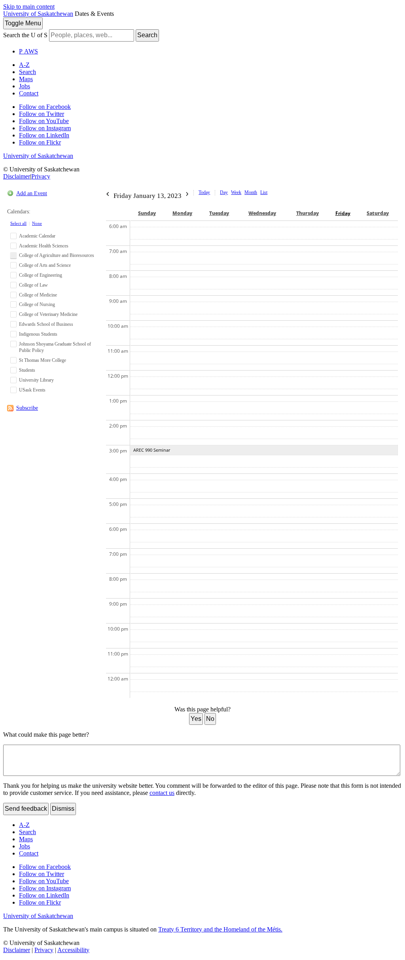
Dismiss (63, 808)
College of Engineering (40, 275)
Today (204, 192)
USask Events (32, 390)
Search (147, 35)
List (263, 192)
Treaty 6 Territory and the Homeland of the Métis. (220, 929)
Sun (147, 213)
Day (224, 192)
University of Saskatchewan (38, 13)
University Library (36, 380)
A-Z (24, 64)
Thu (307, 213)
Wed (262, 213)
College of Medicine (38, 295)
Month (250, 192)
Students (27, 370)
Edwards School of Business (46, 324)
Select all (18, 223)
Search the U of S (25, 35)
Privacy (40, 176)
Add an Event (31, 193)
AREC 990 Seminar (151, 450)
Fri (342, 213)
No (210, 718)
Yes (196, 718)
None (37, 223)
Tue (219, 213)
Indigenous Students (38, 334)
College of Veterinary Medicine (48, 314)
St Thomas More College (42, 360)
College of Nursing (37, 304)
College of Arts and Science (45, 265)
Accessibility (73, 950)
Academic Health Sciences (43, 246)
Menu (23, 23)
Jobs (24, 86)
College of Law (33, 285)
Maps (26, 79)
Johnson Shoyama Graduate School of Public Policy (55, 347)
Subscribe (27, 408)
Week (236, 192)
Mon (182, 213)
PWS (28, 51)
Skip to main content (29, 6)
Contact (28, 93)
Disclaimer (16, 176)
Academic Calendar (37, 236)
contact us (162, 792)
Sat (378, 213)
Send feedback (26, 808)
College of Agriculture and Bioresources (56, 255)
